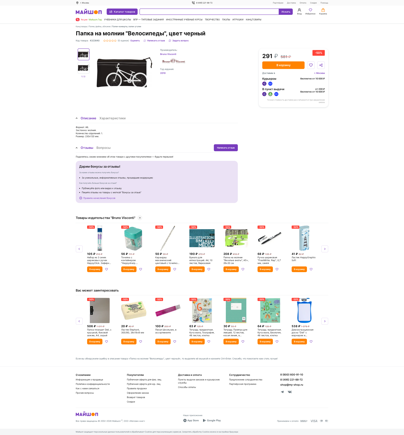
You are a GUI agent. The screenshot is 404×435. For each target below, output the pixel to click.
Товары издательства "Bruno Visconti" (105, 218)
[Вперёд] (324, 248)
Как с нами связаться (87, 388)
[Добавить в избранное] (311, 65)
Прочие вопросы (85, 392)
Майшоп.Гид (95, 19)
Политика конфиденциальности (93, 384)
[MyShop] (87, 415)
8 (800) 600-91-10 (291, 374)
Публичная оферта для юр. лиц (143, 384)
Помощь (324, 3)
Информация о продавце (89, 379)
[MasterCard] (321, 421)
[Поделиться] (321, 65)
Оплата (303, 3)
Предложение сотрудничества (245, 379)
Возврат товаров (136, 397)
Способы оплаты (187, 387)
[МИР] (304, 421)
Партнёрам (278, 3)
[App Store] (191, 420)
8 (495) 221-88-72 (204, 3)
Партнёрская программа (242, 384)
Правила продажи (137, 388)
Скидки (313, 3)
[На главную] (89, 12)
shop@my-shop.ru (291, 384)
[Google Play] (212, 420)
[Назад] (79, 248)
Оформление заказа (138, 392)
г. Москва (319, 73)
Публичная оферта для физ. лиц (144, 379)
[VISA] (314, 421)
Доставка (291, 3)
